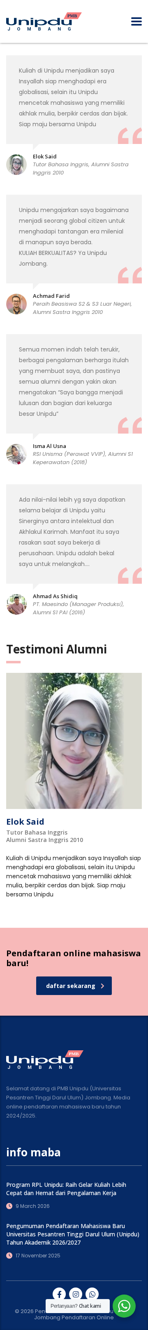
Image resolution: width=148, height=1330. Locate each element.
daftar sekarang (70, 986)
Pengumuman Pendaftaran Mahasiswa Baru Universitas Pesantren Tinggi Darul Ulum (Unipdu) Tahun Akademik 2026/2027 (72, 1234)
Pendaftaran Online (88, 1317)
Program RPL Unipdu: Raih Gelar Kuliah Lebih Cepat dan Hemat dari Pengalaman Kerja (66, 1189)
